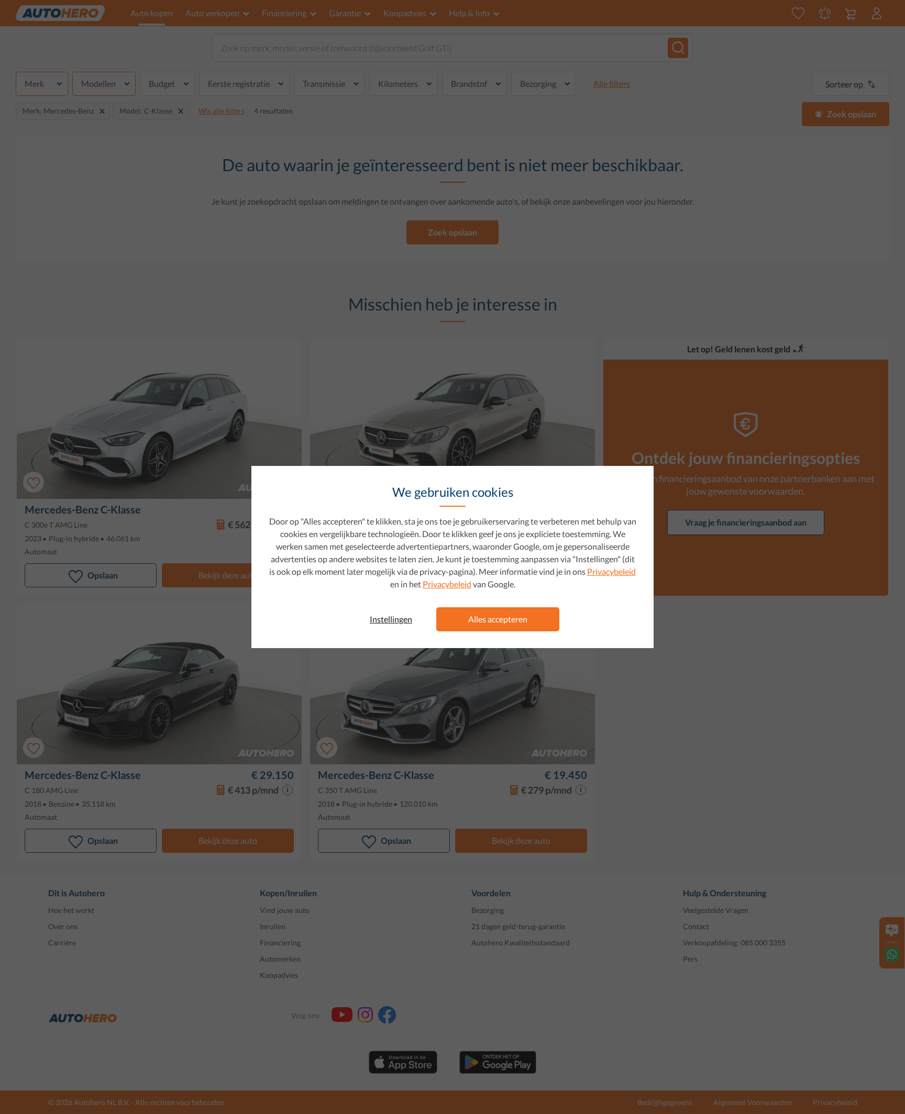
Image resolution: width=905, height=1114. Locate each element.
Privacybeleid (611, 571)
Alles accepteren (497, 619)
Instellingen (391, 619)
